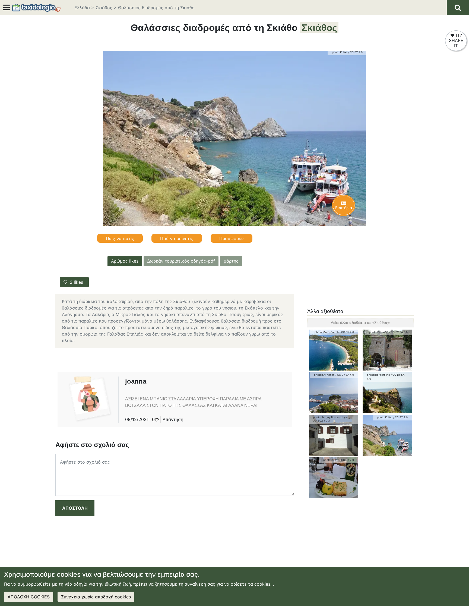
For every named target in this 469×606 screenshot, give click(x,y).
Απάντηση (173, 419)
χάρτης (231, 261)
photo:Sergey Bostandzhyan (330, 417)
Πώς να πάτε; (120, 238)
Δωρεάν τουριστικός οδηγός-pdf (181, 261)
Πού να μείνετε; (176, 238)
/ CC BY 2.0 (355, 52)
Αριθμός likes (124, 261)
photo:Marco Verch (327, 332)
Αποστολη (75, 508)
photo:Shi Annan (324, 374)
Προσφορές (231, 238)
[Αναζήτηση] (458, 7)
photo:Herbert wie (378, 374)
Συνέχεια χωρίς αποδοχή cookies (96, 596)
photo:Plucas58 (378, 332)
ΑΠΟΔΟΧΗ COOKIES (29, 596)
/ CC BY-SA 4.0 (344, 374)
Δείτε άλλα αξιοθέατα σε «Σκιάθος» (360, 322)
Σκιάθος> (106, 7)
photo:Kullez (339, 52)
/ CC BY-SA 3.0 (398, 332)
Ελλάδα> (84, 7)
